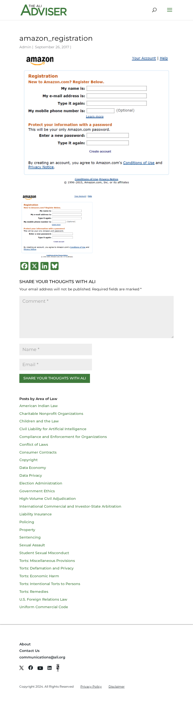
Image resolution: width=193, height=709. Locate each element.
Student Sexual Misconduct (44, 553)
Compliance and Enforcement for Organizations (63, 436)
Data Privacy (30, 475)
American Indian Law (38, 406)
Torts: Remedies (33, 591)
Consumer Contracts (38, 452)
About (25, 644)
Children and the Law (39, 421)
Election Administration (40, 483)
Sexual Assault (32, 545)
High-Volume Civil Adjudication (47, 498)
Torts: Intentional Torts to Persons (49, 584)
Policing (26, 522)
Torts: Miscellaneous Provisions (47, 560)
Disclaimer (117, 686)
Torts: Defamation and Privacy (46, 568)
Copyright (28, 460)
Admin (25, 47)
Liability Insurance (35, 514)
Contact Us (29, 650)
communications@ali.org (42, 657)
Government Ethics (37, 491)
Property (27, 529)
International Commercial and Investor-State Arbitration (70, 506)
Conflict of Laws (33, 444)
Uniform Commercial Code (43, 607)
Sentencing (30, 537)
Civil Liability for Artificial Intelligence (52, 429)
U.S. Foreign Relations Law (43, 599)
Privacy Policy (91, 686)
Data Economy (32, 467)
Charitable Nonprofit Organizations (51, 413)
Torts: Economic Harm (39, 576)
